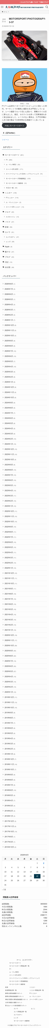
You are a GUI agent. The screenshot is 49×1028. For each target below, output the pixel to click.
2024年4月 (10, 428)
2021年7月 (10, 599)
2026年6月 (10, 294)
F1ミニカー (12, 197)
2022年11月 (11, 516)
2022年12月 (11, 511)
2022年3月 (10, 557)
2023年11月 (11, 454)
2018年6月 (10, 790)
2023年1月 (10, 506)
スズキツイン (12, 217)
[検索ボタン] (47, 7)
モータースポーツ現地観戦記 (18, 178)
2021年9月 (10, 588)
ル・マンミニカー (13, 202)
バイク (9, 221)
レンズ (10, 241)
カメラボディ (12, 237)
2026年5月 (10, 299)
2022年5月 (10, 547)
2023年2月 (10, 500)
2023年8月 (10, 469)
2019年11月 (11, 702)
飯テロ (9, 251)
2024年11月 (10, 392)
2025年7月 (10, 351)
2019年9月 (10, 712)
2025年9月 (10, 340)
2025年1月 (10, 382)
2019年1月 (10, 754)
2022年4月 (10, 552)
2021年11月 (11, 578)
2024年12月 (10, 387)
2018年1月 (10, 816)
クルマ (9, 212)
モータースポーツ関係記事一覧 (19, 966)
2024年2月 (10, 438)
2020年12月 (11, 635)
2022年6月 (10, 542)
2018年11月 (11, 764)
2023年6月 (10, 480)
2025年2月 (10, 377)
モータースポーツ (14, 155)
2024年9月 (10, 402)
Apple (8, 246)
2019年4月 (10, 738)
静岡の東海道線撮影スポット (14, 996)
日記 (8, 262)
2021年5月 (10, 609)
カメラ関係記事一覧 (20, 1011)
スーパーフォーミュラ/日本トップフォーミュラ (24, 174)
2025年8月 (10, 346)
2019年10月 (11, 707)
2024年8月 (10, 407)
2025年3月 (10, 371)
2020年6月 (10, 666)
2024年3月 (10, 433)
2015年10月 (10, 847)
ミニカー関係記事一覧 (36, 990)
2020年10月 (11, 645)
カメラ (9, 232)
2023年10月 (10, 459)
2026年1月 (10, 320)
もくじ (33, 1008)
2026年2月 (10, 314)
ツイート (5, 139)
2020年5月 (10, 671)
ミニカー (11, 192)
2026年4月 (10, 304)
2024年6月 (10, 418)
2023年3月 (10, 495)
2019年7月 (10, 723)
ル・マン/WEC (13, 164)
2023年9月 (10, 464)
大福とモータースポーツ (14, 125)
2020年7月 (10, 661)
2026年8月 (10, 283)
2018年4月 (10, 800)
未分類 (9, 267)
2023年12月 (11, 449)
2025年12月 (10, 325)
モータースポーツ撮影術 (16, 183)
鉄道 (8, 227)
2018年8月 (10, 779)
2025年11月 (10, 330)
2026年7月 (10, 289)
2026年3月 (10, 309)
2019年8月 (10, 717)
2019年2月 (10, 748)
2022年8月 (10, 532)
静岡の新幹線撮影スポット (13, 993)
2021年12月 (11, 573)
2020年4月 (10, 676)
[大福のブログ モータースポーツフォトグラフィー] (24, 7)
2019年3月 (10, 743)
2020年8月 (10, 655)
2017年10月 (11, 831)
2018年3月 (10, 805)
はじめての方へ (27, 960)
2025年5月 (10, 361)
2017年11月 (10, 826)
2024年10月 (10, 397)
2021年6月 (10, 604)
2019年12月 (11, 697)
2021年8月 (10, 593)
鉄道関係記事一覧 (11, 990)
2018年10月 (10, 769)
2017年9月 (10, 836)
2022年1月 (10, 568)
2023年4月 (10, 490)
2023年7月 (10, 475)
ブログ (9, 257)
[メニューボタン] (2, 7)
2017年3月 (10, 841)
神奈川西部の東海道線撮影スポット (16, 999)
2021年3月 (10, 619)
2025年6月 (10, 356)
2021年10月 (11, 583)
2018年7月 (10, 785)
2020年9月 (10, 650)
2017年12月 (10, 821)
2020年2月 (10, 686)
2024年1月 (10, 444)
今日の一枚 (11, 188)
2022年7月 (10, 537)
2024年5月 (10, 423)
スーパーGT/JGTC (14, 169)
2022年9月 (10, 526)
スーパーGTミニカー (15, 207)
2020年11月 (11, 640)
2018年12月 (10, 759)
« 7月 (4, 889)
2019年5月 (10, 733)
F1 (9, 160)
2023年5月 (10, 485)
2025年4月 (10, 366)
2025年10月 (10, 335)
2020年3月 (10, 681)
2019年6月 (10, 728)
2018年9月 (10, 774)
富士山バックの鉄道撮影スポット (16, 1005)
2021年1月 (10, 630)
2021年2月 (10, 624)
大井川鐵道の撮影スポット (13, 1002)
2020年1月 (10, 692)
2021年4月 (10, 614)
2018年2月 (10, 810)
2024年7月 (10, 413)
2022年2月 (10, 562)
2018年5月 (10, 795)
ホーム (19, 960)
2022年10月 (11, 521)
